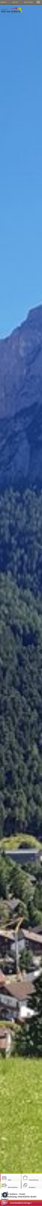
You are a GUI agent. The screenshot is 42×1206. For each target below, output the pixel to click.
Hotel (9, 1180)
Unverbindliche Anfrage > (21, 1203)
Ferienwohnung (33, 1180)
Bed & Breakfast (13, 1187)
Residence (32, 1187)
